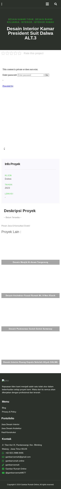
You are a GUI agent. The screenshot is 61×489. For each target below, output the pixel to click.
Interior (26, 22)
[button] (55, 4)
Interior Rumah (44, 22)
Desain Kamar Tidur (21, 19)
